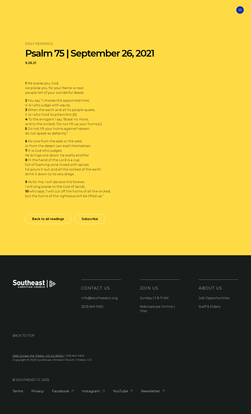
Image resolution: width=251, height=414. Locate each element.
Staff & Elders (209, 306)
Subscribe (90, 219)
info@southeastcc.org (99, 298)
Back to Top (24, 335)
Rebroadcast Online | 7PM (157, 309)
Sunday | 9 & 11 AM (154, 298)
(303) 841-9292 (92, 306)
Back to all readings (48, 219)
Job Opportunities (214, 298)
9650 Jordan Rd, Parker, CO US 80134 (38, 355)
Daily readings (39, 44)
